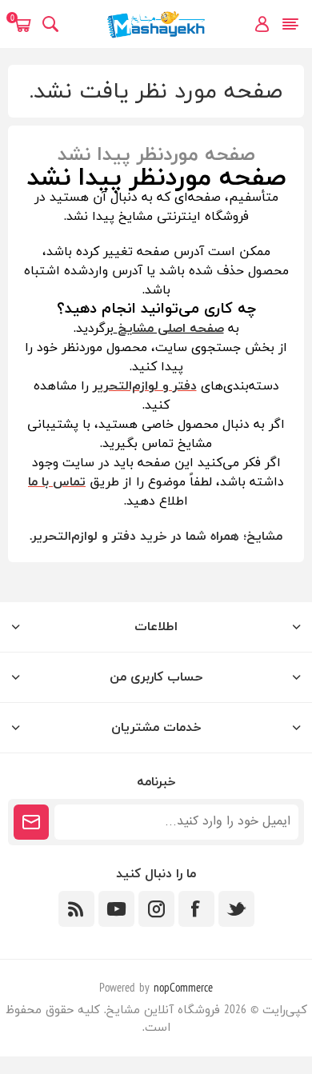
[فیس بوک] (196, 909)
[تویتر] (236, 909)
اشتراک (31, 822)
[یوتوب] (116, 909)
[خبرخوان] (76, 909)
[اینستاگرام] (156, 909)
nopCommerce (183, 988)
